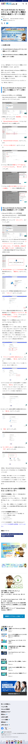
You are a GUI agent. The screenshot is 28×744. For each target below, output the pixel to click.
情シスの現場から (5, 704)
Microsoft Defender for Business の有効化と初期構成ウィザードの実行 (15, 55)
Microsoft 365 (6, 18)
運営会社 (3, 722)
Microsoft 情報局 (5, 709)
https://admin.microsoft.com (8, 97)
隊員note (3, 714)
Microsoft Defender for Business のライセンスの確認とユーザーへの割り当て (15, 50)
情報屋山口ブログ (5, 711)
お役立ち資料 (4, 717)
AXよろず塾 (4, 706)
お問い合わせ (4, 724)
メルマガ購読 (4, 719)
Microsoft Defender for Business (17, 18)
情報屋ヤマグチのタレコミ (9, 20)
